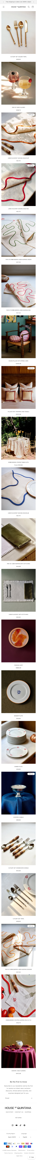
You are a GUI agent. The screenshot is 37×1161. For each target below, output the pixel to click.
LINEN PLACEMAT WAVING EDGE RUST (18, 158)
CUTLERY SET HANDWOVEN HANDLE (18, 868)
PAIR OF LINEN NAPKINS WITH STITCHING (18, 563)
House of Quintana (11, 1150)
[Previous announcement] (3, 2)
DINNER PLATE (18, 766)
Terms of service (8, 1153)
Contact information (29, 1153)
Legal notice (19, 1155)
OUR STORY (9, 1112)
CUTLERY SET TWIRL (18, 918)
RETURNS (18, 1117)
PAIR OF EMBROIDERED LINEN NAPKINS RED (18, 310)
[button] (4, 7)
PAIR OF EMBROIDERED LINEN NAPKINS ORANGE (18, 969)
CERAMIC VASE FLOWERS (18, 1070)
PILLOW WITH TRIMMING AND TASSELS (18, 411)
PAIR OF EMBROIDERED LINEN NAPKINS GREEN (18, 259)
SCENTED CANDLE (18, 817)
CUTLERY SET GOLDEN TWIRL (18, 56)
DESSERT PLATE (18, 715)
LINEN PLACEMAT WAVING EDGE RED (18, 208)
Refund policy (21, 1150)
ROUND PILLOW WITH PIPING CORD (18, 361)
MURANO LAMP (18, 665)
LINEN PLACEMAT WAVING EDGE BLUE (18, 513)
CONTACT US (19, 1112)
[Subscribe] (31, 1098)
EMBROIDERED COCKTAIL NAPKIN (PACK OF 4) (18, 1020)
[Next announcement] (34, 2)
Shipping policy (18, 1153)
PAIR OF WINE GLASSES (18, 107)
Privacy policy (30, 1150)
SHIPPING (28, 1112)
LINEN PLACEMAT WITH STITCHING (18, 614)
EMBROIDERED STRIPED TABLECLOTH (18, 462)
